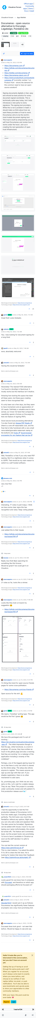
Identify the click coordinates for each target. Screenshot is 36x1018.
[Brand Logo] (4, 7)
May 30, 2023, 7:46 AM (21, 348)
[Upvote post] (29, 308)
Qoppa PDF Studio (23, 423)
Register (6, 1002)
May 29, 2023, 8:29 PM (14, 62)
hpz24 (6, 348)
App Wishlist (24, 33)
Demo (30, 8)
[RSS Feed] (2, 39)
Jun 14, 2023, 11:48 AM (25, 600)
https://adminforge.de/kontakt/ (16, 857)
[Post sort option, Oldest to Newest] (4, 53)
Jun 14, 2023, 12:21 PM (25, 680)
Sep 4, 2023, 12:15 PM (22, 900)
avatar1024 (7, 877)
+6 (22, 44)
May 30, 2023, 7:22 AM (14, 331)
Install (32, 11)
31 (33, 309)
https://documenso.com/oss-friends (18, 689)
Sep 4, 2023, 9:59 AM (24, 877)
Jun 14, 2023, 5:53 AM (22, 558)
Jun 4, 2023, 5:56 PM (25, 501)
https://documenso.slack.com (15, 75)
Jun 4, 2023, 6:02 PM (25, 527)
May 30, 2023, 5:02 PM (14, 481)
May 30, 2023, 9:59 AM (14, 383)
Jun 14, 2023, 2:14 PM (25, 711)
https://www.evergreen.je (25, 303)
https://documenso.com (13, 66)
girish (5, 315)
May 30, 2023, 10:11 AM (22, 452)
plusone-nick (8, 478)
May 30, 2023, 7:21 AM (25, 315)
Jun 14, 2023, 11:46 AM (25, 579)
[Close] (32, 955)
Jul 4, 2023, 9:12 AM (13, 734)
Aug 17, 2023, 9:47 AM (22, 806)
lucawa (6, 558)
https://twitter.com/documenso (16, 73)
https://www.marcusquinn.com (21, 304)
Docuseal (8, 882)
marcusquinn (8, 60)
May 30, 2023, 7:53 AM (22, 362)
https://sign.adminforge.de (11, 848)
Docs (26, 11)
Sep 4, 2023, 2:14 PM (25, 923)
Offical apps (28, 4)
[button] (3, 1015)
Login (13, 1002)
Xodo (16, 433)
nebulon (6, 329)
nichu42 (6, 362)
